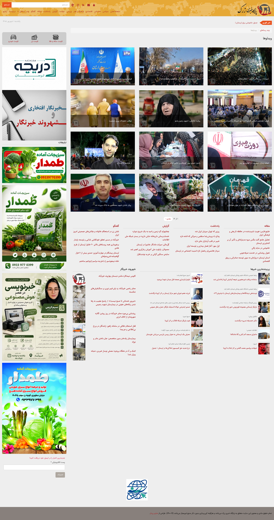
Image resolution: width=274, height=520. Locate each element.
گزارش (55, 11)
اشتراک (60, 474)
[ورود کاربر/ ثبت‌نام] (93, 5)
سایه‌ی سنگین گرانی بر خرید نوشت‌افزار (153, 254)
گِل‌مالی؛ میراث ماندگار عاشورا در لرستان (153, 244)
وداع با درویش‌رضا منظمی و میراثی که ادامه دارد (199, 236)
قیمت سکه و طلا (55, 41)
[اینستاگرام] (78, 5)
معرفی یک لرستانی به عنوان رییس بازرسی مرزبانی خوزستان (168, 334)
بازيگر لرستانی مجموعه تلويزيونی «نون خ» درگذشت (238, 307)
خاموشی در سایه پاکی (261, 248)
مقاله (39, 11)
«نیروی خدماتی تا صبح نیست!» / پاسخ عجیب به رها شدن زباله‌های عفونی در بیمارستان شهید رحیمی (113, 302)
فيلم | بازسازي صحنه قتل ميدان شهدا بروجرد (173, 279)
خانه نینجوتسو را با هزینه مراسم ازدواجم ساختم (99, 261)
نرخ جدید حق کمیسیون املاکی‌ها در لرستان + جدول (171, 348)
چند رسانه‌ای (24, 11)
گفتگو (33, 11)
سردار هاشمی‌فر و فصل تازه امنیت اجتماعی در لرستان (197, 251)
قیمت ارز (34, 41)
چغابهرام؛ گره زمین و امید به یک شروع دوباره (151, 231)
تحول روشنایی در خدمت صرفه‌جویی (255, 253)
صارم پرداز (154, 513)
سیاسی (105, 11)
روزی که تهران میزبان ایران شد (207, 231)
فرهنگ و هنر (78, 11)
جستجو (7, 4)
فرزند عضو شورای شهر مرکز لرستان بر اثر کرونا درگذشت (169, 293)
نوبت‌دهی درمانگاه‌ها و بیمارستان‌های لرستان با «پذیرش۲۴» (235, 293)
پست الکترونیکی (58, 462)
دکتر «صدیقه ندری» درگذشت (246, 320)
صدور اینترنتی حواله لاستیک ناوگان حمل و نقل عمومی (170, 307)
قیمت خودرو (13, 41)
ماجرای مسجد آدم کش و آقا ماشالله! (243, 334)
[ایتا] (72, 5)
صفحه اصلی (115, 11)
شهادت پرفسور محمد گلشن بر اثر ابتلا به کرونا (240, 348)
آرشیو (5, 11)
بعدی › (168, 218)
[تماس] (88, 5)
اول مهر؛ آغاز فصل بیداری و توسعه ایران (203, 246)
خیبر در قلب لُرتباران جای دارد (207, 241)
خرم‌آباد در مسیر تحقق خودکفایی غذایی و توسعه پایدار (96, 239)
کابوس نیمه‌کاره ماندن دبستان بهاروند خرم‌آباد (117, 276)
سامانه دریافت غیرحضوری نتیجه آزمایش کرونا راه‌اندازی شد (235, 279)
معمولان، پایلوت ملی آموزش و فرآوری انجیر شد (149, 249)
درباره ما (12, 11)
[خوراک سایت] (83, 5)
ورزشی (69, 11)
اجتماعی (97, 11)
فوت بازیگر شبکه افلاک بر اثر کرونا (177, 320)
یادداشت (47, 11)
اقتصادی (89, 11)
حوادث (62, 11)
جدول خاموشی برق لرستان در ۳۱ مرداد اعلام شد (237, 22)
